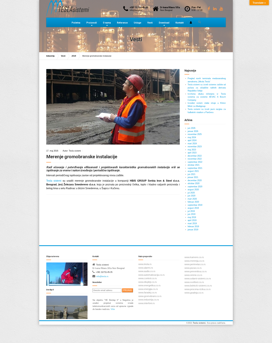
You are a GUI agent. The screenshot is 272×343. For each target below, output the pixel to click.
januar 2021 (193, 177)
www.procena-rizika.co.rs (197, 289)
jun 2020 (191, 196)
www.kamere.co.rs (194, 257)
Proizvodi (91, 22)
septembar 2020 (195, 186)
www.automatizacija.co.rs (151, 274)
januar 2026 (193, 131)
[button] (199, 22)
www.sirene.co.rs (193, 275)
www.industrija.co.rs (148, 299)
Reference (122, 22)
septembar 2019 (195, 205)
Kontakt (180, 22)
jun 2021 (191, 174)
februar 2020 (193, 202)
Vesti (150, 22)
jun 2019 (191, 214)
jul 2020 (191, 193)
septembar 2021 (195, 168)
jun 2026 (191, 128)
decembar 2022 (195, 156)
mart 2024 (192, 143)
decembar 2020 (195, 180)
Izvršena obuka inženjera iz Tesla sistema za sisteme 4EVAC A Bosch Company (207, 97)
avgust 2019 (193, 208)
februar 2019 (193, 226)
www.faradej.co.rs (147, 292)
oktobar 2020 (193, 183)
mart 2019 (192, 223)
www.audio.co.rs (146, 271)
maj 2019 (192, 217)
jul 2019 (191, 211)
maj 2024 (192, 137)
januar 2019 (193, 229)
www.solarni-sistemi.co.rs (197, 278)
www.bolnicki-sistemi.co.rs (198, 285)
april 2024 (192, 140)
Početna (76, 22)
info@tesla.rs (102, 276)
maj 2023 (192, 149)
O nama (107, 22)
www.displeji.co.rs (147, 282)
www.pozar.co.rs (193, 268)
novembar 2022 (195, 159)
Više (112, 309)
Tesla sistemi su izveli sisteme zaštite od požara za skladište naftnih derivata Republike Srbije (207, 87)
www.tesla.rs (145, 264)
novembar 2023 (195, 146)
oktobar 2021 (193, 165)
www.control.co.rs (147, 278)
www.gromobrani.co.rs (150, 296)
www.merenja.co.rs (194, 260)
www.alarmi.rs (145, 267)
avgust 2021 (193, 171)
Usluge (137, 22)
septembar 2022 (195, 162)
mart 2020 (192, 199)
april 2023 (192, 152)
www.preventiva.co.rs (195, 271)
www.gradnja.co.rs (194, 292)
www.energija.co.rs (148, 289)
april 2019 (192, 220)
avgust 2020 (193, 189)
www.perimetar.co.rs (195, 264)
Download (164, 22)
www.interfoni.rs (146, 303)
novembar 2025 (195, 134)
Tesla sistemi (53, 180)
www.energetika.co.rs (149, 285)
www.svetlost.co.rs (194, 282)
